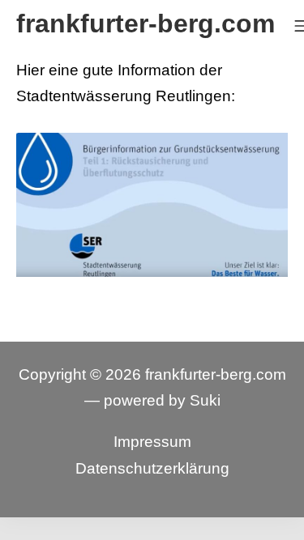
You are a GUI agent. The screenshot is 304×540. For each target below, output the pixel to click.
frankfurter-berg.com (215, 374)
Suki (205, 400)
